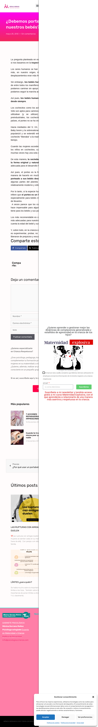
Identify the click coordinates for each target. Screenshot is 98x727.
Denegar (65, 717)
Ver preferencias (85, 717)
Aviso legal (80, 723)
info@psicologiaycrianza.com (15, 640)
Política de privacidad (68, 723)
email (45, 383)
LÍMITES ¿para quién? (21, 582)
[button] (93, 697)
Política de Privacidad (12, 636)
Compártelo (20, 248)
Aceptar (45, 717)
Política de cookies (53, 723)
